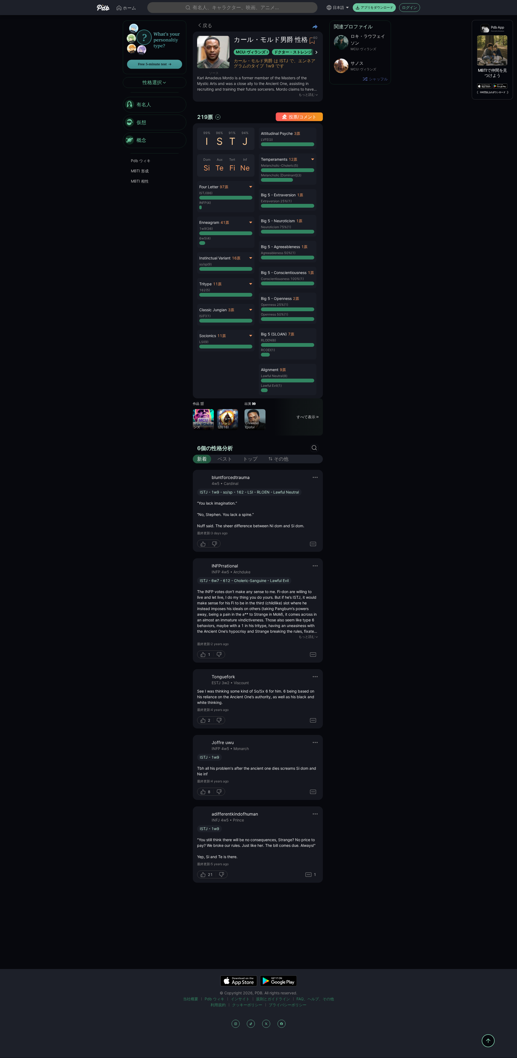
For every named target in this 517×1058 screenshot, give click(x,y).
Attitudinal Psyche (277, 133)
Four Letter (208, 186)
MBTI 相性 (140, 181)
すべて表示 (305, 417)
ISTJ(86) (205, 193)
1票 (300, 195)
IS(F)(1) (205, 316)
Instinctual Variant (214, 258)
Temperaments (274, 159)
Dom (206, 159)
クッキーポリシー (247, 1004)
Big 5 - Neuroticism (278, 220)
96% (219, 133)
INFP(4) (205, 203)
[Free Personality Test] (154, 46)
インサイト (240, 999)
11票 (217, 284)
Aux (219, 159)
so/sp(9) (205, 264)
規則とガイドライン (273, 999)
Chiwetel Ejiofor (252, 425)
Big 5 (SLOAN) (274, 334)
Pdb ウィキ (141, 161)
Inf (245, 159)
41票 (225, 222)
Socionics (207, 335)
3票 (231, 309)
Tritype (205, 284)
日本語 (338, 7)
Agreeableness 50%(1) (278, 253)
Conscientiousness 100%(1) (282, 279)
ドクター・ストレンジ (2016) (300, 52)
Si (207, 168)
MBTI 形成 (140, 171)
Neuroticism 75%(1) (276, 227)
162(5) (204, 290)
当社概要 (190, 999)
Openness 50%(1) (274, 314)
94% (245, 133)
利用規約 (218, 1004)
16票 (236, 258)
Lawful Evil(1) (271, 386)
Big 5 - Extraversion (278, 195)
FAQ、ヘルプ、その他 (315, 999)
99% (206, 133)
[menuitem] (154, 105)
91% (232, 133)
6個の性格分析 (215, 448)
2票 (296, 298)
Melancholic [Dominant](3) (281, 175)
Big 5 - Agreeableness (280, 246)
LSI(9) (203, 342)
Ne (245, 168)
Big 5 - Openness (276, 298)
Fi (232, 168)
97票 (224, 186)
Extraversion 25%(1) (276, 201)
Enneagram (209, 222)
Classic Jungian (213, 309)
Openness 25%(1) (274, 305)
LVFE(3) (267, 140)
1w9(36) (206, 229)
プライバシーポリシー (287, 1004)
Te (219, 168)
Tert (232, 159)
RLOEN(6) (268, 340)
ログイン (409, 7)
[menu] (154, 122)
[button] (287, 138)
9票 (283, 369)
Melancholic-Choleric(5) (279, 165)
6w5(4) (205, 238)
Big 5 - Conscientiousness (283, 272)
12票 (293, 159)
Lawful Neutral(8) (274, 376)
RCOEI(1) (268, 350)
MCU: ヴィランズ (251, 52)
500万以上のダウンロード (492, 92)
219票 (205, 117)
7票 (291, 334)
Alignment (269, 369)
